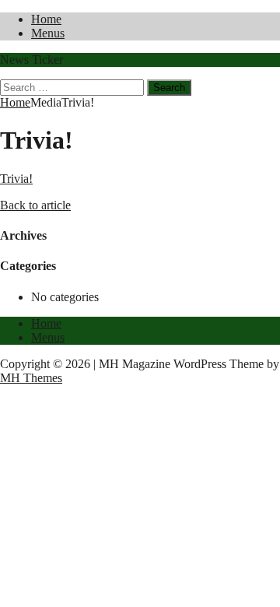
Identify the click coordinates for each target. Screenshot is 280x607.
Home (46, 19)
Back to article (35, 205)
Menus (48, 33)
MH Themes (31, 377)
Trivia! (16, 178)
